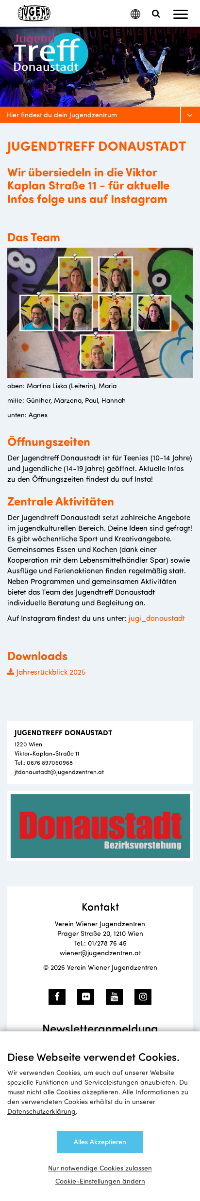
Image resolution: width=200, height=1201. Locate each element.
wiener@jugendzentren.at (100, 952)
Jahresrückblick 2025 (51, 671)
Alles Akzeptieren (100, 1141)
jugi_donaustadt (157, 618)
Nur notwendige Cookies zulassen (100, 1167)
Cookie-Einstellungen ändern (100, 1180)
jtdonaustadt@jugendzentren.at (59, 771)
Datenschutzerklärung (41, 1111)
